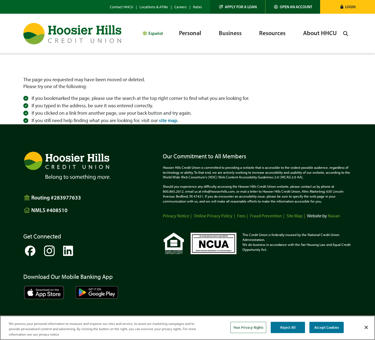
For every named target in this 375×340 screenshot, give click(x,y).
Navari (334, 215)
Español (156, 33)
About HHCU (320, 33)
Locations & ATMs (153, 7)
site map (168, 120)
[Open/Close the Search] (346, 34)
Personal (190, 33)
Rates (197, 7)
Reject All (287, 327)
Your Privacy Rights (248, 327)
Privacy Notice (176, 215)
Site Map (295, 215)
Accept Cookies (326, 327)
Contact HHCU (121, 7)
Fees (241, 215)
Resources (272, 33)
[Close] (366, 327)
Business (230, 33)
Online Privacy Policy (213, 215)
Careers (180, 7)
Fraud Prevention (266, 215)
